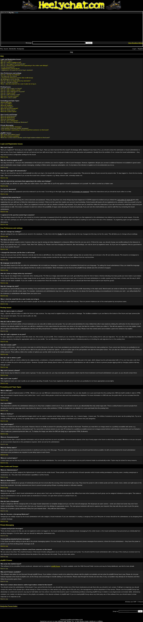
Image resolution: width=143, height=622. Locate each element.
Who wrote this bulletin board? (10, 134)
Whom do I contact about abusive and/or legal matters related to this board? (25, 137)
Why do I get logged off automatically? (13, 64)
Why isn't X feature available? (10, 136)
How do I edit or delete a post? (11, 90)
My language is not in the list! (10, 79)
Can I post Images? (7, 107)
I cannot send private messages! (11, 127)
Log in (134, 48)
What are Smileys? (7, 105)
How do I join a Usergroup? (9, 120)
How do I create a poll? (8, 93)
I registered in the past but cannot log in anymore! (17, 70)
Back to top (4, 157)
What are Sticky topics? (8, 110)
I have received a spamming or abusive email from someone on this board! (25, 130)
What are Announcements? (9, 108)
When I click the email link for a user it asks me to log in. (18, 84)
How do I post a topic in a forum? (11, 88)
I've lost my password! (8, 67)
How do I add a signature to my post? (13, 91)
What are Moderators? (8, 117)
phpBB (69, 619)
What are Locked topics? (9, 111)
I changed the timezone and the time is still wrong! (17, 77)
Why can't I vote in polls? (9, 97)
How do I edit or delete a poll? (10, 94)
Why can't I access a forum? (10, 96)
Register (140, 48)
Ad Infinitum (76, 619)
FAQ (1, 48)
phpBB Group (55, 566)
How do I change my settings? (10, 74)
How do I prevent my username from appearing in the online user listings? (24, 65)
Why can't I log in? (6, 61)
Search (6, 48)
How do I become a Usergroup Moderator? (14, 122)
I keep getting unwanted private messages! (14, 128)
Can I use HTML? (6, 104)
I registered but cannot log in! (10, 68)
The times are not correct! (9, 76)
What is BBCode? (6, 102)
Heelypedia (20, 48)
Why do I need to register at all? (11, 62)
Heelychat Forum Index (8, 606)
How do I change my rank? (9, 82)
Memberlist (12, 48)
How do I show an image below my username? (16, 81)
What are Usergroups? (8, 119)
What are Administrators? (9, 116)
